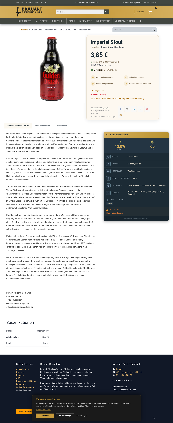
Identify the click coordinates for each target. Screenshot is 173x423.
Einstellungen (81, 416)
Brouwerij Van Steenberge (112, 47)
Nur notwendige (65, 416)
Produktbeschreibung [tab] (18, 126)
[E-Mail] (120, 115)
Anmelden (140, 12)
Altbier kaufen (22, 369)
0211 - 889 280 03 (124, 375)
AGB (18, 378)
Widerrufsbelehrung (25, 387)
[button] (154, 418)
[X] (127, 109)
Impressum (21, 384)
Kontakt (119, 369)
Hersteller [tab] (62, 126)
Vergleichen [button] (99, 90)
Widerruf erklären (23, 390)
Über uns (20, 372)
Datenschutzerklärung (26, 381)
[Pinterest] (147, 109)
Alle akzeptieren (45, 416)
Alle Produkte (22, 30)
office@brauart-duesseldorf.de (129, 372)
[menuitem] (25, 21)
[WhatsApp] (140, 109)
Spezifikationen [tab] (43, 126)
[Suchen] (106, 11)
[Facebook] (120, 109)
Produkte (20, 375)
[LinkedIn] (134, 109)
